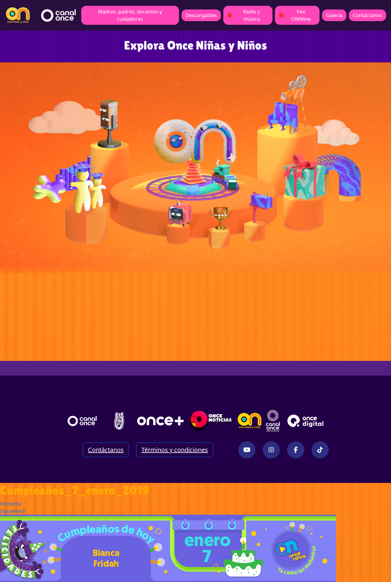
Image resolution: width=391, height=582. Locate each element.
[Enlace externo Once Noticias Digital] (211, 421)
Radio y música (251, 15)
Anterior (12, 503)
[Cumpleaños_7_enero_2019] (168, 548)
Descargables (201, 15)
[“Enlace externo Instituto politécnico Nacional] (119, 421)
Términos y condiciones (174, 450)
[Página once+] (160, 420)
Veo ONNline (301, 15)
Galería (334, 15)
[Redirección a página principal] (18, 15)
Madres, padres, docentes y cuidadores (130, 15)
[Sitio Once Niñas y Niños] (249, 421)
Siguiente (11, 511)
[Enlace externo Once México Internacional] (273, 421)
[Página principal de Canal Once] (82, 421)
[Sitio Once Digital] (306, 421)
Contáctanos (367, 15)
